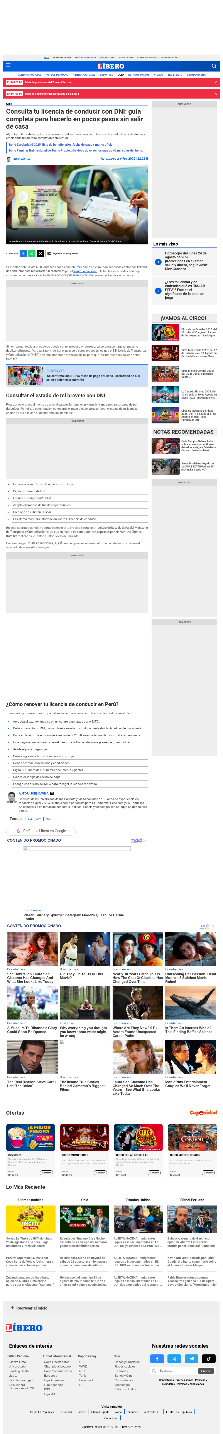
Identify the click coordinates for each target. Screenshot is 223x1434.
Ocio (121, 74)
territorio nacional (85, 271)
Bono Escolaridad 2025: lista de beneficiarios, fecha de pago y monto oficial (61, 144)
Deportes (106, 74)
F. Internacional (84, 74)
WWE (83, 1366)
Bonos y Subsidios (127, 1362)
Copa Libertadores (56, 1362)
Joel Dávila (22, 158)
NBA (82, 1371)
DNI (30, 819)
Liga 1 (12, 1375)
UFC (82, 1362)
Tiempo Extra (196, 74)
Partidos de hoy (62, 57)
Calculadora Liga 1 (21, 1380)
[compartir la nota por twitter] (40, 253)
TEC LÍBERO (175, 74)
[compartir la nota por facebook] (23, 253)
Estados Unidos (125, 1389)
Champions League (57, 1366)
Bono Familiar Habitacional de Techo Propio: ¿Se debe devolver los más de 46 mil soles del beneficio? (79, 150)
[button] (214, 66)
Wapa (118, 1412)
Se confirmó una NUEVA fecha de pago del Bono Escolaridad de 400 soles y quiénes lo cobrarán (93, 378)
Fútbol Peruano (57, 74)
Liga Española (53, 1384)
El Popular (66, 1412)
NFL (82, 1384)
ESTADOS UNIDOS (138, 74)
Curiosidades (124, 1380)
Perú (79, 267)
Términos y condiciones (190, 1384)
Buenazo (132, 1412)
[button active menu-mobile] (8, 66)
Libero (81, 1412)
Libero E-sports (100, 1412)
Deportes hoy (87, 1356)
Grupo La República (42, 1412)
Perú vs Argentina (85, 57)
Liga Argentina (54, 1380)
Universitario (107, 57)
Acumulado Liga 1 (147, 57)
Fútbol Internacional (57, 1356)
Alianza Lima (126, 57)
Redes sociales (125, 1366)
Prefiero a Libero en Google (44, 831)
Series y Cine (124, 1375)
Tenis (82, 1375)
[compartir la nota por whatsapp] (32, 253)
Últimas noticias (29, 74)
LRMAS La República (179, 1412)
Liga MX (49, 1394)
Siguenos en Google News (65, 253)
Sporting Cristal (18, 1371)
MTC (38, 819)
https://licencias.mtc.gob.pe (54, 484)
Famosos (121, 1371)
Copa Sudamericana (58, 1371)
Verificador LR (152, 1412)
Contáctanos (166, 1380)
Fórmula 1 (86, 1380)
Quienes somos (184, 1380)
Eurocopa (50, 1375)
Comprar (46, 1172)
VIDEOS (158, 74)
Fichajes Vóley (170, 57)
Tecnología (122, 1384)
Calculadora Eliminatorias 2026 (21, 1386)
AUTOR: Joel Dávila (34, 793)
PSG (47, 1389)
